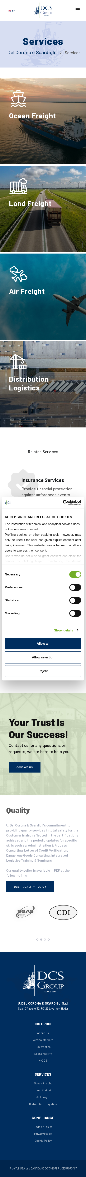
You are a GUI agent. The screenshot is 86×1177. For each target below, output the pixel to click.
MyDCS (43, 1060)
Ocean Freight (43, 1083)
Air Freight (43, 1097)
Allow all (43, 643)
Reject (43, 671)
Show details (63, 630)
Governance (43, 1046)
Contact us (24, 767)
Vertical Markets (43, 1040)
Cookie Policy (43, 1140)
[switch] (75, 587)
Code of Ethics (43, 1127)
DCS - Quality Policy (30, 886)
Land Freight (43, 1090)
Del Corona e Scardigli (31, 52)
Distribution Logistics (43, 1104)
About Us (43, 1033)
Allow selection (43, 657)
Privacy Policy (43, 1133)
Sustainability (43, 1053)
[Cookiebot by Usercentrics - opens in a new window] (63, 502)
